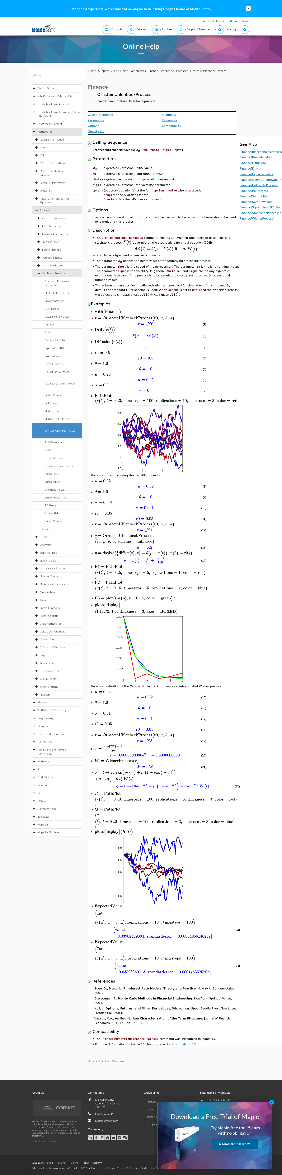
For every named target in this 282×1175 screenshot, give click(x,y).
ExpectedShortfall (54, 348)
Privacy (111, 1168)
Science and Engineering (51, 734)
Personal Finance (52, 257)
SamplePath (51, 473)
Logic (43, 655)
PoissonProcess (54, 458)
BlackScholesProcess (57, 293)
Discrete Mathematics (52, 182)
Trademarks (147, 1168)
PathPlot (49, 450)
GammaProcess (54, 363)
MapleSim (43, 824)
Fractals (44, 536)
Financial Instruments (55, 233)
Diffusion (50, 324)
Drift (47, 332)
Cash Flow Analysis (53, 218)
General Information (52, 139)
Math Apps (44, 761)
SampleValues (52, 481)
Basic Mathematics (51, 623)
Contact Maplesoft (215, 20)
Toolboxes (43, 816)
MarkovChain (52, 411)
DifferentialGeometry (52, 647)
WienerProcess (54, 521)
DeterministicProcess (57, 316)
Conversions (47, 639)
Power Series (47, 663)
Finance (44, 210)
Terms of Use (98, 1168)
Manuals (43, 800)
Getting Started (46, 88)
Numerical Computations (54, 584)
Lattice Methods (51, 249)
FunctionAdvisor (49, 670)
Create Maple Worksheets (53, 104)
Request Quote (240, 20)
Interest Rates (50, 241)
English (50, 1162)
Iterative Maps (48, 552)
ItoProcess (51, 403)
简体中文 (97, 1162)
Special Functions (50, 607)
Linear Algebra (48, 560)
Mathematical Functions (54, 568)
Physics (42, 702)
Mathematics (45, 131)
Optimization (47, 592)
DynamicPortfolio (55, 340)
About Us (38, 1092)
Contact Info (96, 1092)
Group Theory (48, 678)
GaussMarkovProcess (58, 371)
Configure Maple (47, 808)
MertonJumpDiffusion (57, 418)
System (42, 793)
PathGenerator (53, 442)
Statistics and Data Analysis (54, 710)
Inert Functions (49, 686)
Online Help (118, 70)
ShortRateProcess (55, 489)
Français (61, 1162)
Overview (48, 529)
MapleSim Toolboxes (49, 832)
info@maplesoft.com (106, 1120)
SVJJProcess (52, 505)
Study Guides (45, 777)
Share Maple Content (50, 123)
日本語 (85, 1162)
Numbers (45, 694)
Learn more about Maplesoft (45, 1141)
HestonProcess (54, 395)
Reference (43, 785)
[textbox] (138, 149)
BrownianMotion (54, 300)
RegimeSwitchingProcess (59, 466)
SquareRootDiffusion (57, 497)
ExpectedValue (53, 356)
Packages (45, 600)
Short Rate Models (53, 265)
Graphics (43, 726)
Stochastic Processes (54, 273)
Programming (45, 718)
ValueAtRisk (52, 513)
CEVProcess (52, 308)
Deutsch (73, 1162)
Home (92, 70)
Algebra (44, 147)
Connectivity (45, 741)
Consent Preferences (128, 1168)
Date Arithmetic (51, 226)
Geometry (46, 544)
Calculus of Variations (52, 631)
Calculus (45, 155)
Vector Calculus (49, 615)
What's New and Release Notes (56, 96)
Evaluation (46, 190)
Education (43, 769)
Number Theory (49, 576)
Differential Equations (52, 163)
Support (103, 70)
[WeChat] (125, 1137)
